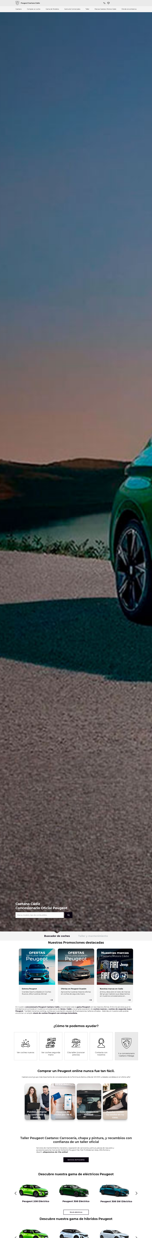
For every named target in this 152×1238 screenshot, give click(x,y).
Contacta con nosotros (101, 1053)
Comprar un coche (33, 9)
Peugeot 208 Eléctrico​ (35, 1201)
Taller (87, 9)
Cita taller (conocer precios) (76, 1053)
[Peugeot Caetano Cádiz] (17, 3)
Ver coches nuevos (25, 1052)
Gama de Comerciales (72, 9)
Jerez (62, 1009)
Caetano (19, 9)
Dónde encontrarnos (129, 9)
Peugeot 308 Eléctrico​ (75, 1201)
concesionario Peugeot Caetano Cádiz (42, 1007)
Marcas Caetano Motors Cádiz (105, 9)
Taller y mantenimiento (93, 936)
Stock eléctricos (76, 1212)
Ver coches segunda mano (50, 1053)
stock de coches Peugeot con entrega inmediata (55, 1013)
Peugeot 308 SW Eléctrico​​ (116, 1201)
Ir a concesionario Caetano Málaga (126, 1054)
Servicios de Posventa (76, 1160)
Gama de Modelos (52, 9)
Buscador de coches (57, 936)
